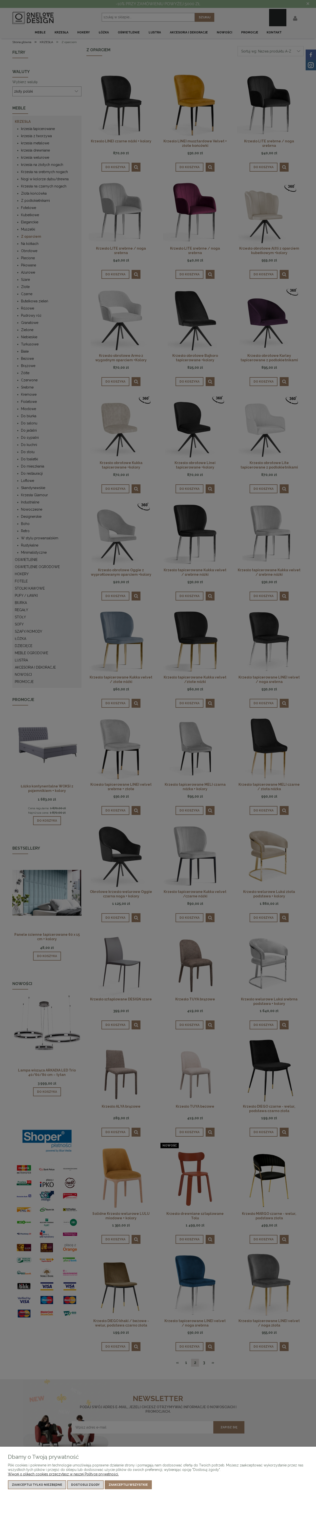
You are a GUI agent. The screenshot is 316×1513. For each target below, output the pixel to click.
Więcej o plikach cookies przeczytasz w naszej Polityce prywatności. (63, 1474)
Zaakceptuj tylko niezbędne (37, 1485)
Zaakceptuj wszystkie (128, 1485)
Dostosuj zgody (85, 1485)
